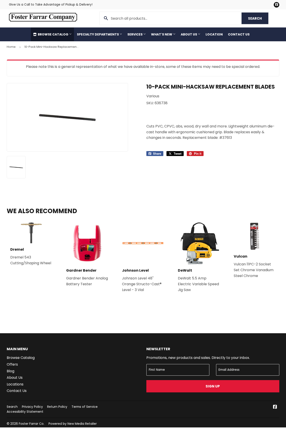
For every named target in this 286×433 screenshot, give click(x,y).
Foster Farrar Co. (31, 423)
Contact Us (239, 34)
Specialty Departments (98, 34)
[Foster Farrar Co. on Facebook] (275, 407)
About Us (189, 34)
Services (135, 34)
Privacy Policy (32, 406)
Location (214, 34)
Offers (12, 364)
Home (11, 47)
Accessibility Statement (25, 411)
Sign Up (213, 386)
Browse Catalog (53, 34)
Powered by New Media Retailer (72, 423)
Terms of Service (85, 406)
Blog (10, 371)
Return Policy (57, 406)
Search (258, 18)
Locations (15, 384)
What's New (162, 34)
